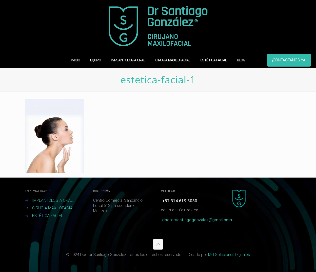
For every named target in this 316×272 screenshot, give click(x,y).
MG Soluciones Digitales (229, 254)
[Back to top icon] (158, 244)
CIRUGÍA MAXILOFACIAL (53, 208)
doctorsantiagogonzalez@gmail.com (197, 219)
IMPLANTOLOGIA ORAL (52, 200)
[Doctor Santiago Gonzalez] (158, 26)
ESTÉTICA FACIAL (47, 215)
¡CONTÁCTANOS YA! (289, 60)
